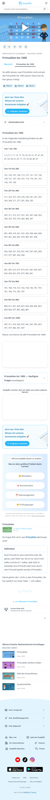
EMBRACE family (29, 792)
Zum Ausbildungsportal (18, 718)
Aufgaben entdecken (18, 111)
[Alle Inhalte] (3, 3)
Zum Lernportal (15, 710)
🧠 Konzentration (25, 485)
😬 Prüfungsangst (25, 504)
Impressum (16, 778)
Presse (42, 748)
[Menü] (46, 3)
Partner (41, 743)
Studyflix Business (17, 748)
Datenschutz (34, 778)
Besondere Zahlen (35, 53)
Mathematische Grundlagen (13, 53)
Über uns (13, 737)
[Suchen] (44, 9)
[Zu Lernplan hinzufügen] (14, 46)
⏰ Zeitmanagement (25, 495)
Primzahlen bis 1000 (25, 64)
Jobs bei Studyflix (37, 737)
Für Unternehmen (16, 743)
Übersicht (8, 64)
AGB (24, 778)
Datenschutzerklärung (38, 516)
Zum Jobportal (15, 726)
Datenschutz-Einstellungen (17, 782)
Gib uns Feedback (36, 782)
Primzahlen (31, 537)
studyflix (27, 3)
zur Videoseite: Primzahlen (26, 601)
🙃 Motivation (25, 476)
